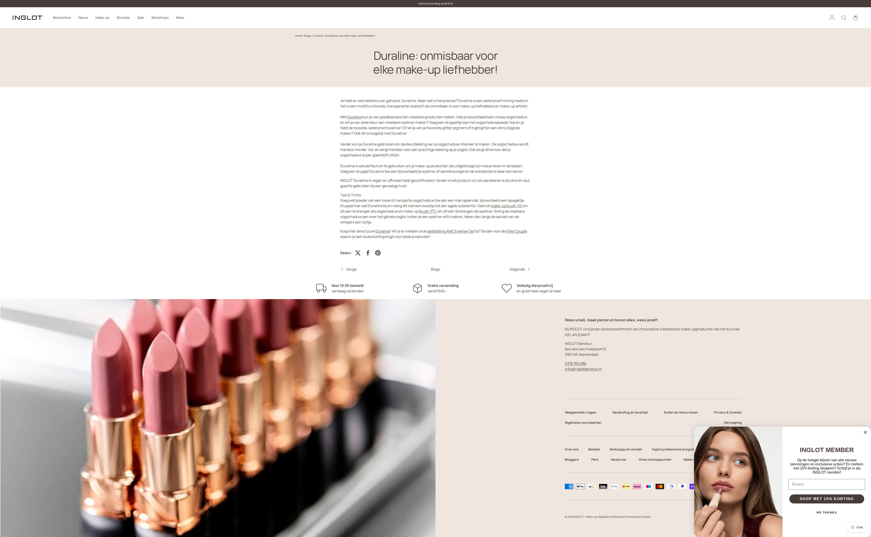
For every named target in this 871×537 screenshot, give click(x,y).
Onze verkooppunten (655, 459)
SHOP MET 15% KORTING (827, 499)
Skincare (123, 17)
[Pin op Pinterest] (378, 253)
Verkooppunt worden (625, 449)
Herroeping (733, 422)
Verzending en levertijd (630, 412)
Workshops (160, 17)
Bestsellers (62, 17)
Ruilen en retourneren (681, 412)
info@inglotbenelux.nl (583, 368)
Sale (140, 17)
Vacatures (618, 459)
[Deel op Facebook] (368, 253)
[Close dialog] (865, 432)
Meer (180, 17)
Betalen (594, 449)
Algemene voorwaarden (583, 422)
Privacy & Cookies (728, 412)
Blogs (307, 36)
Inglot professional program (674, 449)
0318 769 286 (576, 363)
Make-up (102, 17)
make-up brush (506, 205)
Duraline (354, 116)
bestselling (450, 231)
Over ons (572, 449)
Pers (594, 459)
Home (298, 36)
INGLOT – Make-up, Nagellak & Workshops (599, 517)
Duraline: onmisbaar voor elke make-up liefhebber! (344, 36)
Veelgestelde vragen (580, 412)
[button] (856, 18)
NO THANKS (827, 512)
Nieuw (83, 17)
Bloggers (572, 459)
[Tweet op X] (358, 253)
